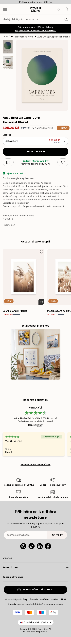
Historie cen (9, 224)
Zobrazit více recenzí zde (36, 464)
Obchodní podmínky (16, 599)
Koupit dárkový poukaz (38, 589)
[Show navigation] (5, 9)
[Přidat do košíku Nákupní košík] (41, 302)
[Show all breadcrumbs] (6, 36)
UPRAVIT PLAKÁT (35, 151)
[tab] (58, 9)
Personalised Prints (23, 36)
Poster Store (42, 629)
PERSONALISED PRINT (42, 127)
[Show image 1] (8, 46)
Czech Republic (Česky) (36, 622)
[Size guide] (8, 162)
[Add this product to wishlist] (62, 162)
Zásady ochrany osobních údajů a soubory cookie (35, 604)
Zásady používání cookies (44, 599)
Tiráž (63, 599)
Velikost (7, 134)
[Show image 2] (8, 62)
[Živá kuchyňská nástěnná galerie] (36, 354)
